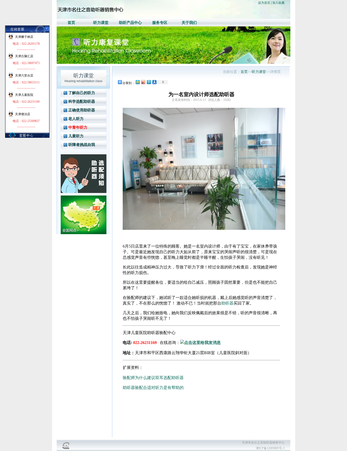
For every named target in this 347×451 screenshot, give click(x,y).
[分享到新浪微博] (143, 82)
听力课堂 (100, 23)
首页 (71, 23)
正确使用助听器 (81, 110)
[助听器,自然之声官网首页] (90, 18)
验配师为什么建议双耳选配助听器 (153, 377)
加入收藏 (278, 3)
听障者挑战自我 (81, 145)
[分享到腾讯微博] (148, 82)
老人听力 (76, 119)
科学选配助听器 (81, 101)
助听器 (227, 303)
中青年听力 (77, 127)
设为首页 (264, 3)
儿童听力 (76, 136)
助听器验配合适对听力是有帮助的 (153, 387)
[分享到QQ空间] (137, 82)
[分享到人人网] (154, 82)
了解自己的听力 (81, 93)
